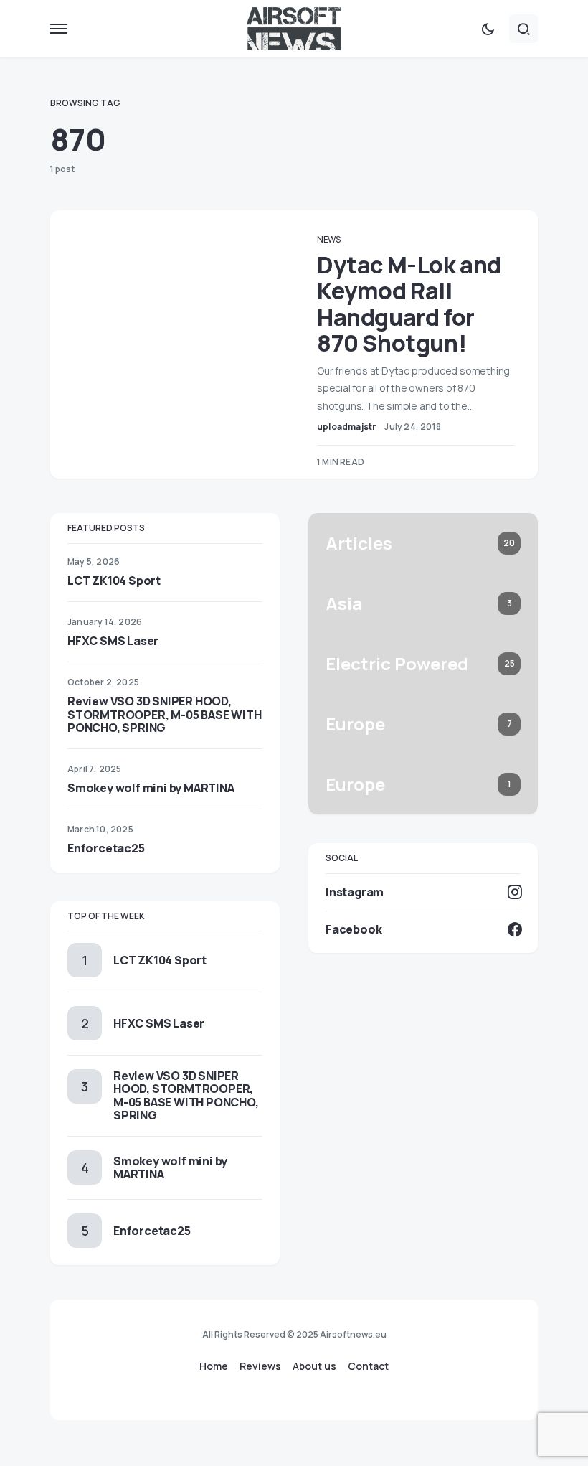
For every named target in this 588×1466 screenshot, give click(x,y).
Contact (368, 1366)
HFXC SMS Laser (112, 641)
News (329, 239)
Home (213, 1366)
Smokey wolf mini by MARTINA (150, 788)
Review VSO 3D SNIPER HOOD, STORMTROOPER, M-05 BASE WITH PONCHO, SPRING (164, 714)
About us (314, 1366)
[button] (59, 29)
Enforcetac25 (106, 848)
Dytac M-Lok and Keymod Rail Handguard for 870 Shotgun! (409, 304)
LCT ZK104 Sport (114, 580)
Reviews (260, 1366)
